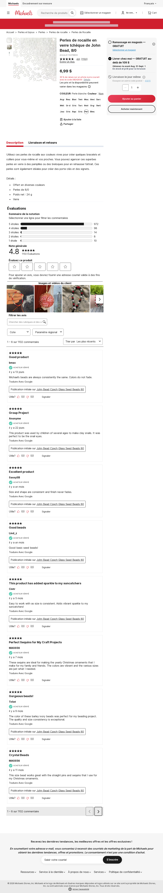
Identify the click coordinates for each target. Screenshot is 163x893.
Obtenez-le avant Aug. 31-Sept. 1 (129, 66)
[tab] (14, 143)
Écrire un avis (67, 62)
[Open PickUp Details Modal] (153, 44)
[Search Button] (72, 13)
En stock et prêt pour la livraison (129, 69)
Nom (101, 93)
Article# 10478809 (69, 55)
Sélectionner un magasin (124, 50)
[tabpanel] (54, 174)
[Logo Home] (23, 13)
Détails (87, 79)
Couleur (92, 93)
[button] (81, 84)
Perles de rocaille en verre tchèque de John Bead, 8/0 (80, 45)
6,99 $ (66, 71)
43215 (148, 81)
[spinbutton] (132, 87)
